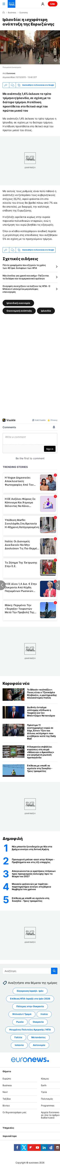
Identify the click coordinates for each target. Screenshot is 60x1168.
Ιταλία (44, 1014)
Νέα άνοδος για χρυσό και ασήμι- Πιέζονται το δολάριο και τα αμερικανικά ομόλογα (26, 277)
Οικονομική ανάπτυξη (19, 310)
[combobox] (30, 971)
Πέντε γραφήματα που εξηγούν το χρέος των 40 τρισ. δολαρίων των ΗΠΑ (24, 266)
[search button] (54, 971)
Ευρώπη (7, 1078)
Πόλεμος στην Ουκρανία (30, 1006)
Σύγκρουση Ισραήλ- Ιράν (30, 991)
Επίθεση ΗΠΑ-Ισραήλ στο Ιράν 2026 (30, 998)
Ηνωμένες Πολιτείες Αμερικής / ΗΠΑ (30, 1029)
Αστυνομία (39, 1045)
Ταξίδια (7, 1098)
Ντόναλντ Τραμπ (21, 1014)
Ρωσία (20, 1022)
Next (5, 1092)
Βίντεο (6, 1105)
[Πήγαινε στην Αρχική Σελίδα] (11, 4)
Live (52, 3)
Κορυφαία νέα (16, 683)
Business (12, 13)
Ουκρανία (38, 1022)
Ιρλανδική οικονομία (18, 303)
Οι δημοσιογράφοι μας (14, 1112)
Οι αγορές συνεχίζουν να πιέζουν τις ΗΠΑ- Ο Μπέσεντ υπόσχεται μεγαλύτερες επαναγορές (26, 289)
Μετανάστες (38, 1037)
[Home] (3, 12)
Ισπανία (19, 1045)
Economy (24, 13)
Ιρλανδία (46, 310)
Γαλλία (18, 1037)
